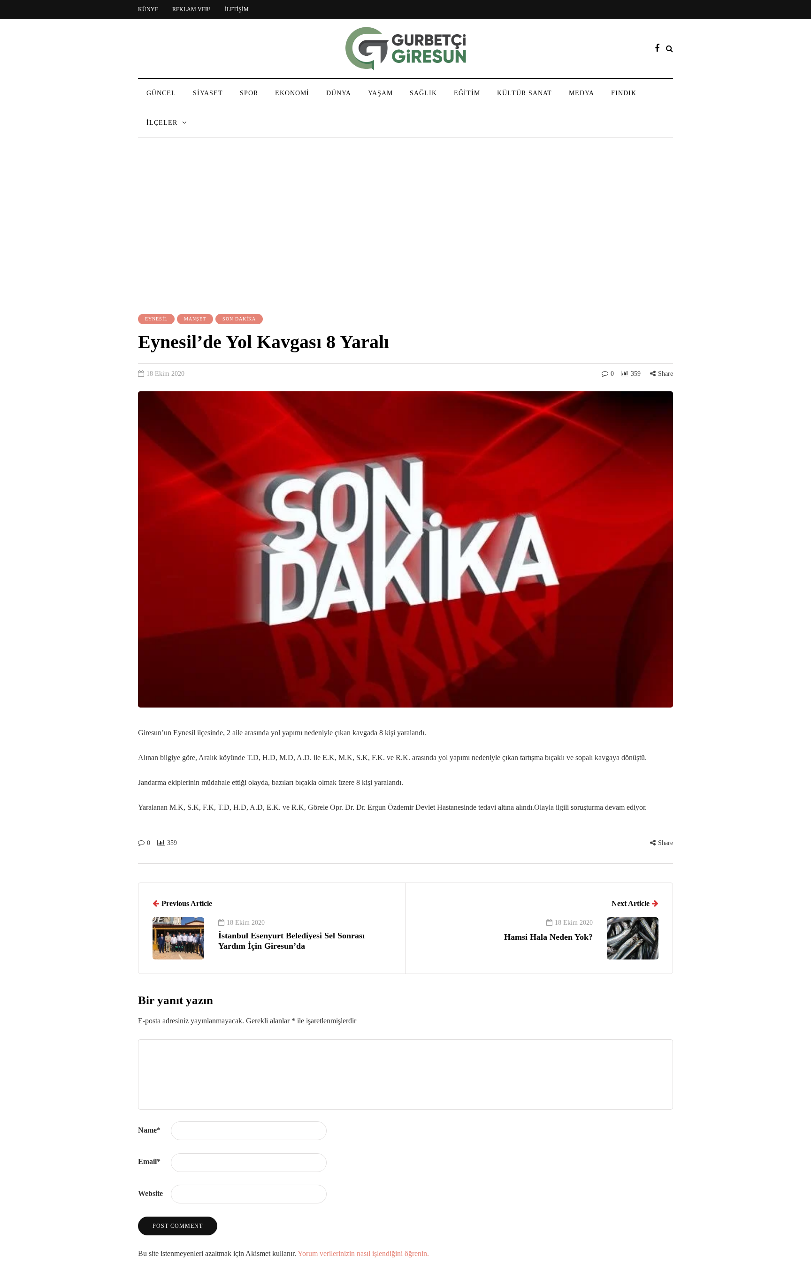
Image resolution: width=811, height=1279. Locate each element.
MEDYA (581, 93)
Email (149, 1161)
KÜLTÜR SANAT (524, 93)
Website (150, 1193)
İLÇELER (161, 122)
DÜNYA (338, 93)
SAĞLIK (423, 93)
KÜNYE (148, 9)
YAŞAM (380, 93)
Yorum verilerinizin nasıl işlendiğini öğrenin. (363, 1253)
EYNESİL (156, 318)
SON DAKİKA (239, 318)
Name (149, 1130)
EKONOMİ (292, 93)
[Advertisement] (405, 227)
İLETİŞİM (237, 9)
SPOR (249, 93)
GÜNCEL (161, 93)
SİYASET (208, 93)
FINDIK (623, 93)
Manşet (195, 318)
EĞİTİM (467, 93)
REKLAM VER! (191, 9)
